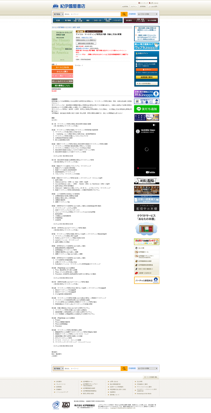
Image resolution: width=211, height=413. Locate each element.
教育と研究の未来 (88, 393)
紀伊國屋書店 (69, 5)
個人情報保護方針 (115, 384)
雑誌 (88, 20)
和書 (57, 20)
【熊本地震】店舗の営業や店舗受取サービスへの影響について (146, 30)
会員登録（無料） (147, 77)
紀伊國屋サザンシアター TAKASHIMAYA (90, 384)
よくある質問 (153, 6)
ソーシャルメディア (62, 392)
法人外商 (139, 381)
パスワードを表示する (148, 66)
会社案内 (128, 20)
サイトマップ (144, 3)
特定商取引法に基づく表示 (118, 389)
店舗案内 (59, 389)
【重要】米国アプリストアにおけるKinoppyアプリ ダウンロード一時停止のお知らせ (146, 37)
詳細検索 (132, 14)
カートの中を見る (147, 83)
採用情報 (143, 6)
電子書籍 (68, 20)
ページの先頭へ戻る (151, 377)
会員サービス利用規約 (116, 386)
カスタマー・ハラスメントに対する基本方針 (147, 390)
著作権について (114, 394)
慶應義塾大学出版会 (82, 48)
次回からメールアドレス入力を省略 (148, 64)
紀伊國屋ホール (87, 381)
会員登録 (125, 6)
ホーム (54, 27)
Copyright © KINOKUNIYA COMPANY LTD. (123, 408)
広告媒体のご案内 (142, 384)
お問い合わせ (154, 3)
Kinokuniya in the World (144, 393)
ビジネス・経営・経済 (73, 27)
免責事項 (112, 392)
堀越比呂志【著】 (87, 37)
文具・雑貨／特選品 (108, 20)
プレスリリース (60, 384)
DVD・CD (98, 20)
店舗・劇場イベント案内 (140, 20)
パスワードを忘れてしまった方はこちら (147, 72)
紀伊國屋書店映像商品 (89, 391)
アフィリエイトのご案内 (144, 386)
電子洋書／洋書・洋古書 (78, 20)
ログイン (134, 6)
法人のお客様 (152, 20)
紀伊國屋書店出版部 (89, 388)
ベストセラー (118, 20)
